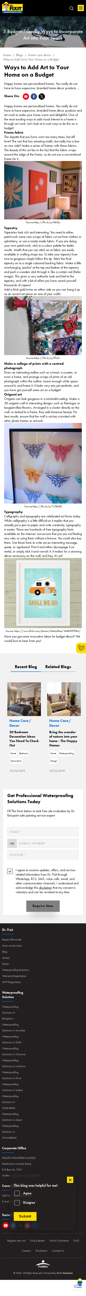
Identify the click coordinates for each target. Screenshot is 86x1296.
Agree (27, 1193)
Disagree (29, 1202)
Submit (25, 1216)
